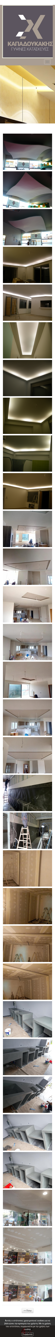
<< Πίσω (28, 1310)
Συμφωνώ (27, 1334)
